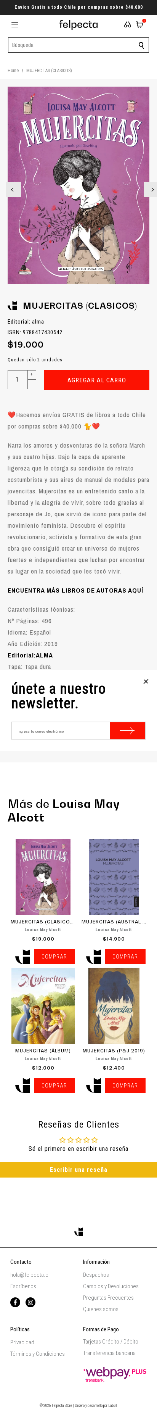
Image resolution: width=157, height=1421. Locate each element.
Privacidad (22, 1342)
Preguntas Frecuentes (108, 1297)
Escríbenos (23, 1286)
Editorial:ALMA (30, 655)
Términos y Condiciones (37, 1353)
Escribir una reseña (78, 1169)
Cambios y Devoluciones (111, 1286)
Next (146, 185)
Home (13, 70)
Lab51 (112, 1405)
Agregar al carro (96, 380)
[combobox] (78, 45)
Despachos (96, 1274)
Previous (8, 185)
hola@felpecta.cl (30, 1274)
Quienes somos (101, 1309)
